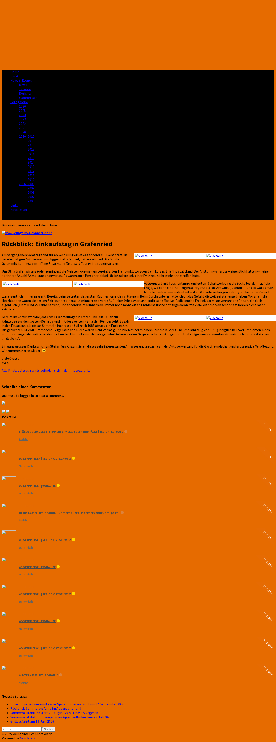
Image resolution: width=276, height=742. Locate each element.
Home (14, 72)
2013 (31, 166)
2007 (31, 197)
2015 (31, 158)
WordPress (27, 738)
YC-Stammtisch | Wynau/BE (37, 486)
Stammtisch (28, 97)
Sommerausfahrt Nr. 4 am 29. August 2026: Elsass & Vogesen (54, 713)
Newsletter (18, 209)
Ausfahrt (23, 439)
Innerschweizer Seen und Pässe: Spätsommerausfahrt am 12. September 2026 (67, 704)
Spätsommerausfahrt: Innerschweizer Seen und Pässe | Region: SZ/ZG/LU (71, 432)
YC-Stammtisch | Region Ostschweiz (45, 459)
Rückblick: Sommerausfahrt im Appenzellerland (45, 708)
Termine (25, 89)
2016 (31, 153)
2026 (22, 106)
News (23, 85)
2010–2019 (26, 136)
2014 (31, 162)
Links (14, 205)
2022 (22, 123)
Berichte (25, 93)
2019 (31, 141)
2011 (31, 175)
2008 (31, 192)
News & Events (21, 80)
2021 (22, 128)
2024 (22, 115)
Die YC (14, 76)
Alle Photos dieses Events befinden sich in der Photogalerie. (46, 370)
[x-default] (239, 256)
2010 (31, 179)
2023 (22, 119)
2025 (22, 110)
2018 (31, 145)
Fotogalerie (19, 102)
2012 (31, 171)
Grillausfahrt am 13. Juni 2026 (32, 721)
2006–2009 (26, 184)
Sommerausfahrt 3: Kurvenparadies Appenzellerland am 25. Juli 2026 (60, 717)
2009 (31, 188)
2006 (31, 201)
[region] (138, 34)
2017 (31, 149)
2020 (22, 132)
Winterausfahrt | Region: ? (38, 675)
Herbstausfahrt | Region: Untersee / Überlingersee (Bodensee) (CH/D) (69, 513)
